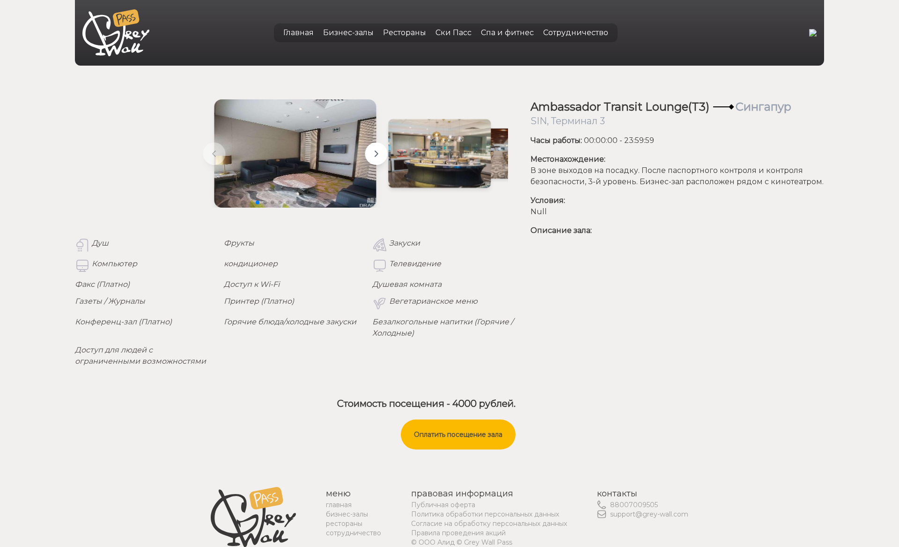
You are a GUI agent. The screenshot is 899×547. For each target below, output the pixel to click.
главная (339, 505)
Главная (298, 32)
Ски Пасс (453, 32)
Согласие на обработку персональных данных (489, 523)
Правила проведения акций (458, 533)
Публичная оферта (443, 505)
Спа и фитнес (507, 32)
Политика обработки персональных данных (485, 514)
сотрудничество (353, 533)
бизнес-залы (347, 514)
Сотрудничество (575, 32)
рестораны (344, 523)
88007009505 (634, 505)
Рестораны (404, 32)
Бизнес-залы (348, 32)
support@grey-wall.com (649, 514)
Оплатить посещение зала (458, 434)
